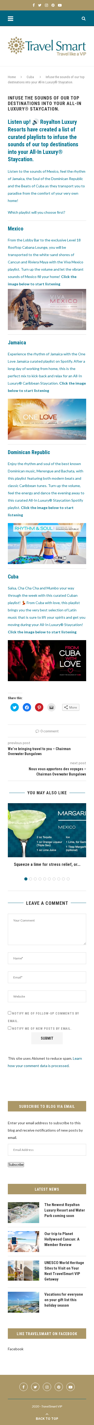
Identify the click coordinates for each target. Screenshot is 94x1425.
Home (12, 77)
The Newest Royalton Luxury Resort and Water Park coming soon (64, 1210)
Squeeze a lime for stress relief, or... (47, 864)
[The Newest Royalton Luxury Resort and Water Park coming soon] (23, 1212)
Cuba (30, 77)
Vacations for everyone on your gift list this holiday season (63, 1300)
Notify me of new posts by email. (42, 1028)
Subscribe (16, 1165)
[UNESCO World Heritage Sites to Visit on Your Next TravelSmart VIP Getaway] (23, 1270)
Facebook (16, 1349)
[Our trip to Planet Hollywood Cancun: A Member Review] (23, 1241)
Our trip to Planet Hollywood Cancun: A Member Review (61, 1239)
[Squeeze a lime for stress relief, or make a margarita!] (47, 830)
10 (68, 879)
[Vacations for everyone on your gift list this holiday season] (23, 1302)
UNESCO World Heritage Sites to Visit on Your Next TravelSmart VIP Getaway (64, 1271)
